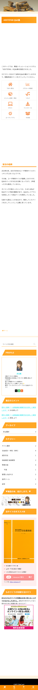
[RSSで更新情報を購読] (22, 390)
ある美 (19, 373)
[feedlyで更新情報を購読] (19, 390)
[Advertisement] (19, 44)
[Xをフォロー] (16, 390)
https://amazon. (14, 582)
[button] (34, 344)
